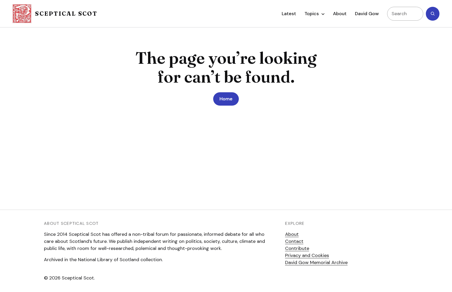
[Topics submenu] (323, 13)
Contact (294, 241)
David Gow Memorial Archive (316, 262)
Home (226, 99)
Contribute (297, 248)
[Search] (432, 14)
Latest (289, 13)
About (292, 234)
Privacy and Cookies (307, 255)
